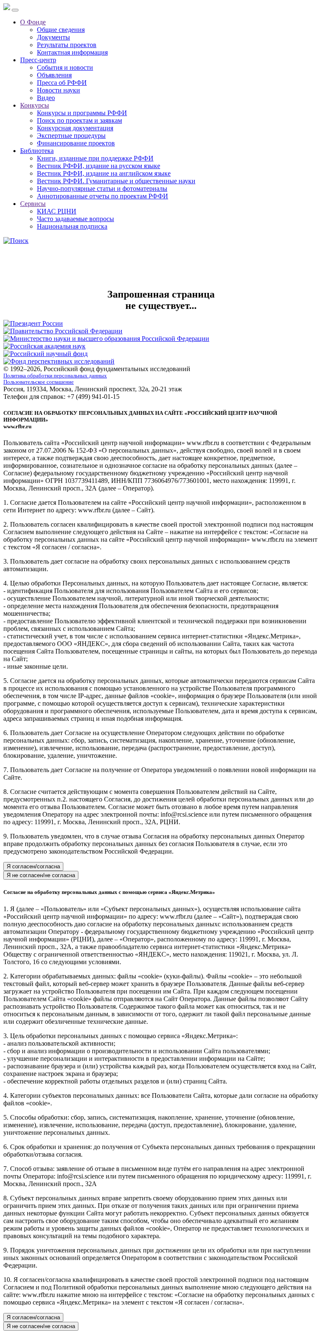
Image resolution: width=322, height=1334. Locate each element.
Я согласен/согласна (33, 866)
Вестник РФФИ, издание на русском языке (98, 165)
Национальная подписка (72, 226)
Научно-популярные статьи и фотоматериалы (102, 188)
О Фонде (33, 22)
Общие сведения (61, 29)
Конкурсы (34, 105)
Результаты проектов (66, 44)
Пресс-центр (38, 59)
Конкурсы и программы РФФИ (82, 112)
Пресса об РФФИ (62, 82)
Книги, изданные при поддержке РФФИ (95, 158)
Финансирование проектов (76, 143)
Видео (46, 97)
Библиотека (37, 150)
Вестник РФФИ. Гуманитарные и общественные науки (116, 181)
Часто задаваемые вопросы (75, 218)
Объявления (54, 75)
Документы (53, 37)
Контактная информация (72, 52)
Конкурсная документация (75, 128)
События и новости (65, 67)
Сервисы (33, 203)
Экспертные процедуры (71, 135)
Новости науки (58, 90)
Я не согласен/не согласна (41, 875)
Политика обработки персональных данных (55, 376)
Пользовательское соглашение (38, 382)
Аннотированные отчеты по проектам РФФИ (102, 196)
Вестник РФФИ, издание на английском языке (104, 173)
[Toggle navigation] (15, 10)
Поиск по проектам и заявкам (79, 120)
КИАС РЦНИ (56, 211)
